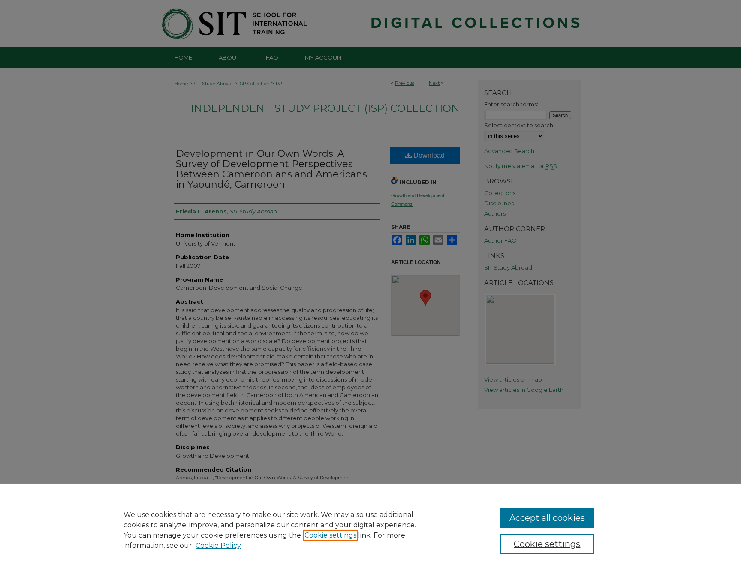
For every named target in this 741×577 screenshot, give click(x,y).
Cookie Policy (218, 545)
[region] (370, 530)
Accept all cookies (547, 518)
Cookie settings (330, 535)
